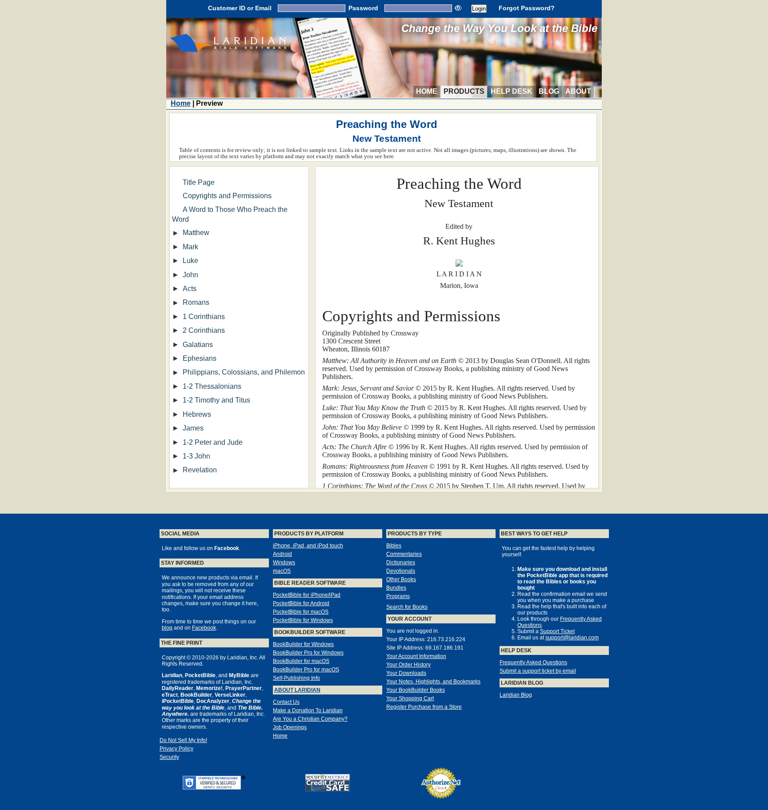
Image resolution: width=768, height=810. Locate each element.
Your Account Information (416, 656)
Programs (398, 596)
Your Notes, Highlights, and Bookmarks (433, 681)
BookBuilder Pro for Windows (308, 653)
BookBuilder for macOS (301, 661)
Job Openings (290, 727)
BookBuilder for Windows (303, 644)
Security (169, 757)
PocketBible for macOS (300, 612)
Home (426, 91)
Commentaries (404, 554)
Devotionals (400, 571)
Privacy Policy (176, 749)
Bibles (393, 546)
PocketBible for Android (301, 603)
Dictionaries (400, 562)
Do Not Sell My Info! (183, 740)
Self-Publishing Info (296, 678)
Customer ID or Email (240, 8)
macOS (282, 571)
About (578, 91)
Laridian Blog (516, 695)
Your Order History (408, 665)
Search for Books (407, 607)
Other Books (401, 579)
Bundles (396, 588)
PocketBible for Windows (303, 620)
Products (464, 91)
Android (282, 554)
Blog (549, 91)
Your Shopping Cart (410, 698)
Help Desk (511, 91)
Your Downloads (406, 673)
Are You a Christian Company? (310, 719)
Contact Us (286, 702)
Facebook (204, 628)
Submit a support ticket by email (538, 671)
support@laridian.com (572, 637)
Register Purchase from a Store (424, 707)
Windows (284, 562)
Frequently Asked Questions (533, 662)
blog (167, 628)
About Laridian (297, 690)
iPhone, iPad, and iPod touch (308, 546)
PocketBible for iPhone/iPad (306, 595)
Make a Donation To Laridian (308, 710)
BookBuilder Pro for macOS (306, 669)
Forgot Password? (527, 8)
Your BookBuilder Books (415, 690)
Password (363, 8)
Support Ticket (557, 631)
